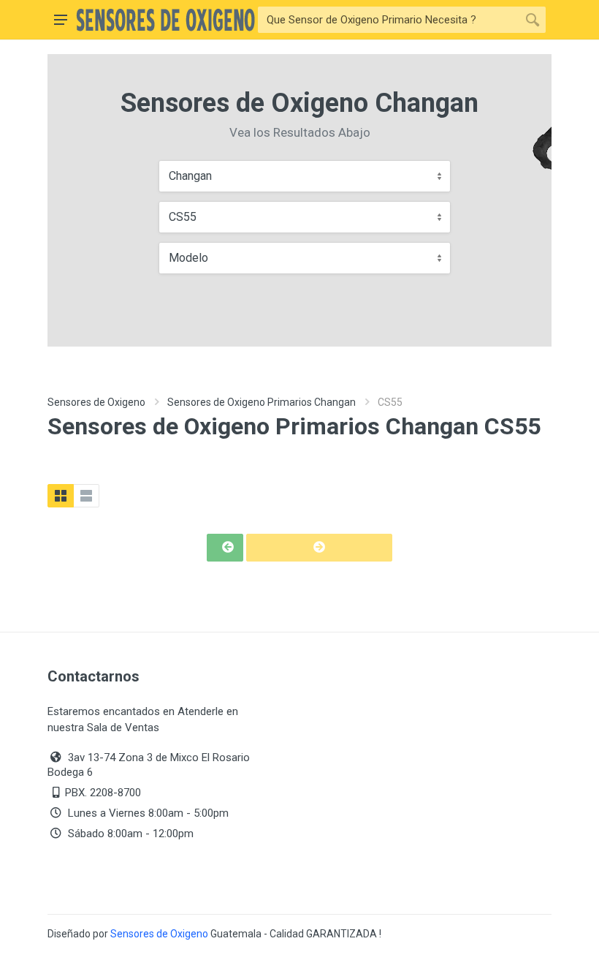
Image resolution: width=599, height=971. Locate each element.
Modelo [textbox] (188, 258)
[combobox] (304, 176)
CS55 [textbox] (183, 217)
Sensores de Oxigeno (96, 402)
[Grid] (60, 495)
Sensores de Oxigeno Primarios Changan (261, 402)
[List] (86, 495)
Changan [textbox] (190, 176)
